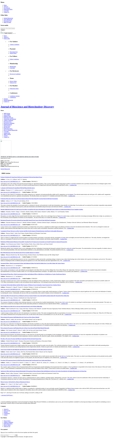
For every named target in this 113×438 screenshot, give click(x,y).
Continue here (73, 185)
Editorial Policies (8, 124)
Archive (6, 135)
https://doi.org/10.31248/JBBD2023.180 (10, 203)
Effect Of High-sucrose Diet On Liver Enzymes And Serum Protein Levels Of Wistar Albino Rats (21, 306)
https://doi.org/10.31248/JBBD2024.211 (10, 375)
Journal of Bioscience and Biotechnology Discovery (27, 106)
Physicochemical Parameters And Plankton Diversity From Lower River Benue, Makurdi (20, 317)
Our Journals (7, 8)
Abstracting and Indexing (10, 119)
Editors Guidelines (14, 59)
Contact (5, 414)
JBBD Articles (7, 134)
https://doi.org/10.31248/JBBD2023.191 (10, 343)
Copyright (6, 10)
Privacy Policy (13, 81)
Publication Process (8, 117)
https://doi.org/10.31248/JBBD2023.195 (10, 310)
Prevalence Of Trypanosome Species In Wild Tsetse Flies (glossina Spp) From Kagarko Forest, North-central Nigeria (26, 360)
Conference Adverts (15, 96)
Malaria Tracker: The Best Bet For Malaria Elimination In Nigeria (15, 381)
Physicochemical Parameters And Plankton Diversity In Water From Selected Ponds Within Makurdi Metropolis (25, 328)
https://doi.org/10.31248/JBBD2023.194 (10, 332)
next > (11, 395)
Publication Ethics (8, 9)
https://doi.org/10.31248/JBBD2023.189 (10, 267)
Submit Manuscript (5, 169)
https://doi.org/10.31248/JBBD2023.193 (10, 321)
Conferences (13, 97)
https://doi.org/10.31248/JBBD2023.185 (10, 289)
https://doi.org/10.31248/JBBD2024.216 (10, 386)
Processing (7, 21)
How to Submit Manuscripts (10, 130)
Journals (6, 412)
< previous (3, 395)
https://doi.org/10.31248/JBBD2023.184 (10, 246)
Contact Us (6, 12)
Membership (13, 66)
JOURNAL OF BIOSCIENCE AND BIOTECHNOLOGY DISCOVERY (20, 156)
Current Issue (7, 133)
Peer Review (7, 127)
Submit (8, 18)
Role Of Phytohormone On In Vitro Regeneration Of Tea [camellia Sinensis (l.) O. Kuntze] (20, 252)
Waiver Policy (13, 53)
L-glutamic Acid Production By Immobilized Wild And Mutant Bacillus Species (18, 187)
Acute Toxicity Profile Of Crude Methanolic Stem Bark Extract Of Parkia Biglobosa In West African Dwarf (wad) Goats (26, 349)
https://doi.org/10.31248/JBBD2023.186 (10, 257)
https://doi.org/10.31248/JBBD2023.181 (10, 213)
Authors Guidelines (14, 44)
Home (5, 5)
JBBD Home (7, 113)
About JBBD (7, 115)
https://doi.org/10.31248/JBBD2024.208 (10, 364)
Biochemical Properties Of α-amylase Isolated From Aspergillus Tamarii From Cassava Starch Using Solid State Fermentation (28, 220)
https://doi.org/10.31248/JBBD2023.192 (10, 300)
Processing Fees (14, 52)
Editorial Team (7, 116)
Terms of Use (13, 82)
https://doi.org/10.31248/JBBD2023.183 (10, 224)
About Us (6, 409)
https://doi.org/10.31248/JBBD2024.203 (10, 354)
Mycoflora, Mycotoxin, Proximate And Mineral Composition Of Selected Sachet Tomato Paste (21, 338)
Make (7, 22)
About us (6, 6)
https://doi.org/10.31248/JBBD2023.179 (10, 181)
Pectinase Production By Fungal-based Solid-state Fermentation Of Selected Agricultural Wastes (21, 177)
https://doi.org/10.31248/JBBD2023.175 (10, 235)
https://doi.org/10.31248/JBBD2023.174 (10, 192)
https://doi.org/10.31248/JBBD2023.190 (10, 278)
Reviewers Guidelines (15, 74)
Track (8, 19)
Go (16, 435)
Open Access (7, 410)
